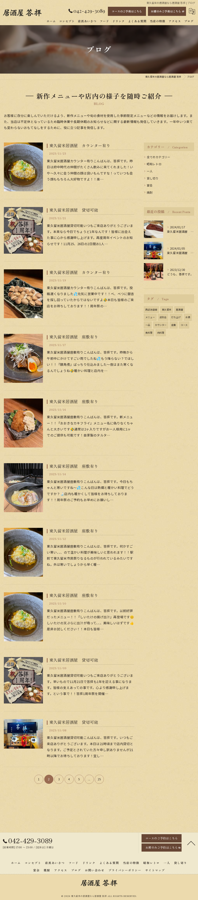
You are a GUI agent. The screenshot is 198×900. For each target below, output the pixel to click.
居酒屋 (179, 309)
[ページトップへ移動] (191, 843)
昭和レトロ (154, 164)
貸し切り (153, 178)
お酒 (187, 317)
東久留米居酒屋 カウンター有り (79, 145)
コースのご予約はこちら (127, 11)
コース (184, 324)
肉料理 (160, 332)
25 (99, 779)
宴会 (150, 185)
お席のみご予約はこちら (166, 11)
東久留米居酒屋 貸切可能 (73, 210)
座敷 (173, 324)
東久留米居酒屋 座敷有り (73, 337)
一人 (150, 171)
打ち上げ (176, 317)
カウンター (161, 324)
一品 (147, 324)
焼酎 (150, 192)
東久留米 (166, 309)
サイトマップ (155, 870)
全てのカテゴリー (158, 157)
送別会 (163, 317)
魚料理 (149, 332)
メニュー (150, 317)
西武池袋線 (151, 309)
